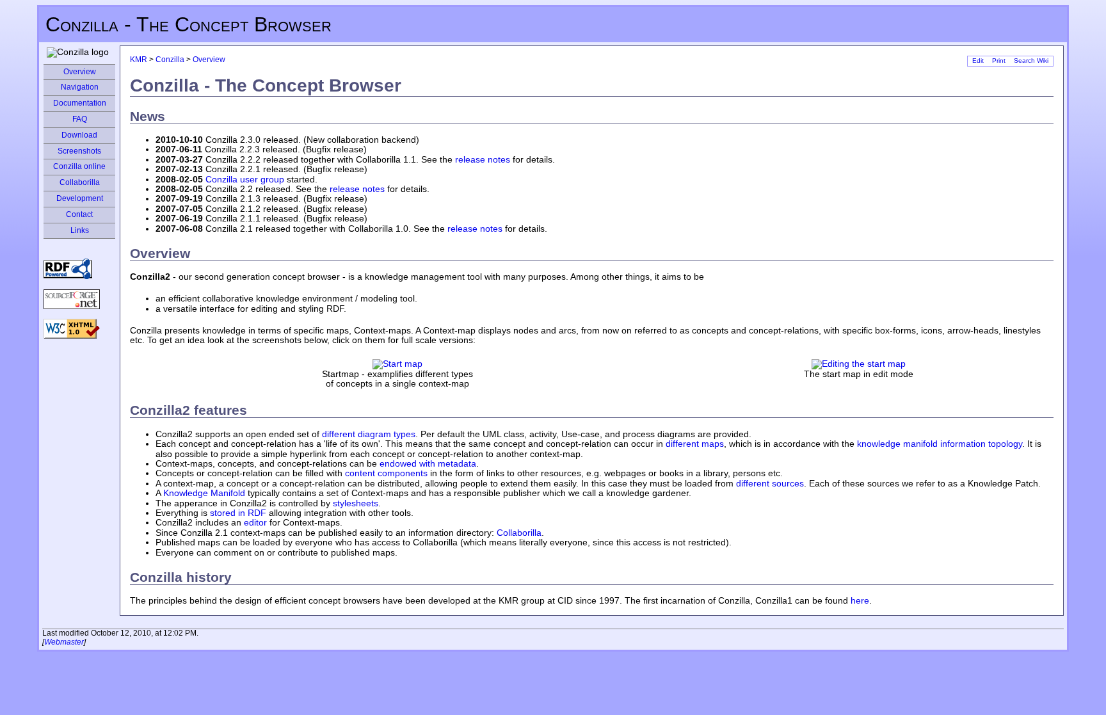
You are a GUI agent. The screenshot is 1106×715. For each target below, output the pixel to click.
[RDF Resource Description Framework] (68, 268)
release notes (482, 159)
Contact (79, 214)
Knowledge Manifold (204, 493)
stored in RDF (238, 513)
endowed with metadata (428, 463)
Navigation (80, 87)
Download (79, 135)
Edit (978, 60)
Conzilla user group (244, 179)
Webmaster (64, 642)
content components (386, 473)
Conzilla (170, 59)
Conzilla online (79, 166)
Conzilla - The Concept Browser (188, 24)
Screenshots (79, 151)
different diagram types (368, 434)
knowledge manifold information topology (939, 443)
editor (255, 522)
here (860, 600)
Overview (79, 71)
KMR (138, 59)
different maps (695, 443)
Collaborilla (80, 182)
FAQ (79, 119)
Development (79, 198)
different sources (770, 483)
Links (79, 230)
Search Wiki (1031, 60)
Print (999, 60)
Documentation (79, 103)
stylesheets (355, 503)
